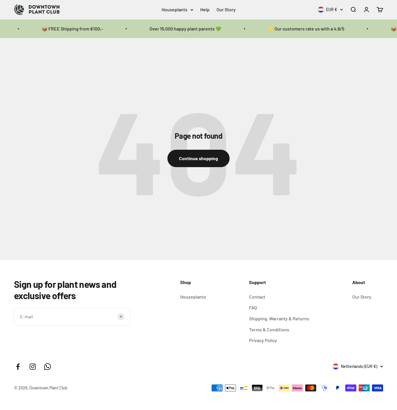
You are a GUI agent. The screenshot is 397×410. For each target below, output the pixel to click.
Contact (257, 296)
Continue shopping (198, 158)
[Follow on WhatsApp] (47, 367)
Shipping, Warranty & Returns (279, 318)
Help (205, 9)
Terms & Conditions (269, 329)
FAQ (253, 307)
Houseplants (174, 9)
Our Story (226, 9)
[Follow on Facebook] (18, 367)
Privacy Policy (263, 340)
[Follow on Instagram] (33, 367)
